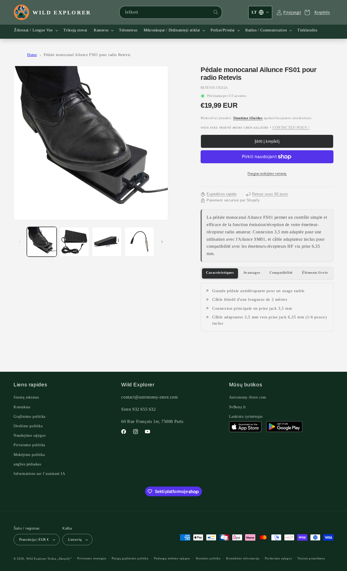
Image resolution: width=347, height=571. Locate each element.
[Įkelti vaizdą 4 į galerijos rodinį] (139, 242)
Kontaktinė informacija (242, 558)
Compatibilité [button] (281, 273)
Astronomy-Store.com (247, 397)
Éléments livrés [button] (315, 273)
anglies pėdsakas (27, 464)
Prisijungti (292, 12)
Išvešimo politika (28, 426)
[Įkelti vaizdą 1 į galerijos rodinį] (42, 242)
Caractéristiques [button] (220, 273)
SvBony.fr (237, 407)
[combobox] (171, 12)
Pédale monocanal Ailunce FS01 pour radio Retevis (87, 55)
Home (32, 55)
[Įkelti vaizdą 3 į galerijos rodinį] (107, 242)
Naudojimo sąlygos (30, 435)
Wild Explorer (36, 558)
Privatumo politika (29, 445)
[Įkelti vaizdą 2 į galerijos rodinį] (74, 242)
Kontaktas (22, 407)
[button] (35, 30)
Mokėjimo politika (29, 455)
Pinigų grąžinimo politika (130, 558)
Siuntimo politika (208, 558)
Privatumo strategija (91, 558)
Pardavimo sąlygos (278, 558)
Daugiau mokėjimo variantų (267, 173)
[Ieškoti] (216, 12)
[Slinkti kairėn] (19, 242)
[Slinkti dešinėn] (162, 242)
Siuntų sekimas (26, 397)
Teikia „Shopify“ (59, 558)
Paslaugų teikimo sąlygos (172, 558)
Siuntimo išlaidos (248, 118)
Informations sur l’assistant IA (39, 474)
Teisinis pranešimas (311, 558)
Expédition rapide (222, 194)
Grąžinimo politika (30, 417)
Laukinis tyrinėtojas (246, 417)
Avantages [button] (251, 273)
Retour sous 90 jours (270, 194)
